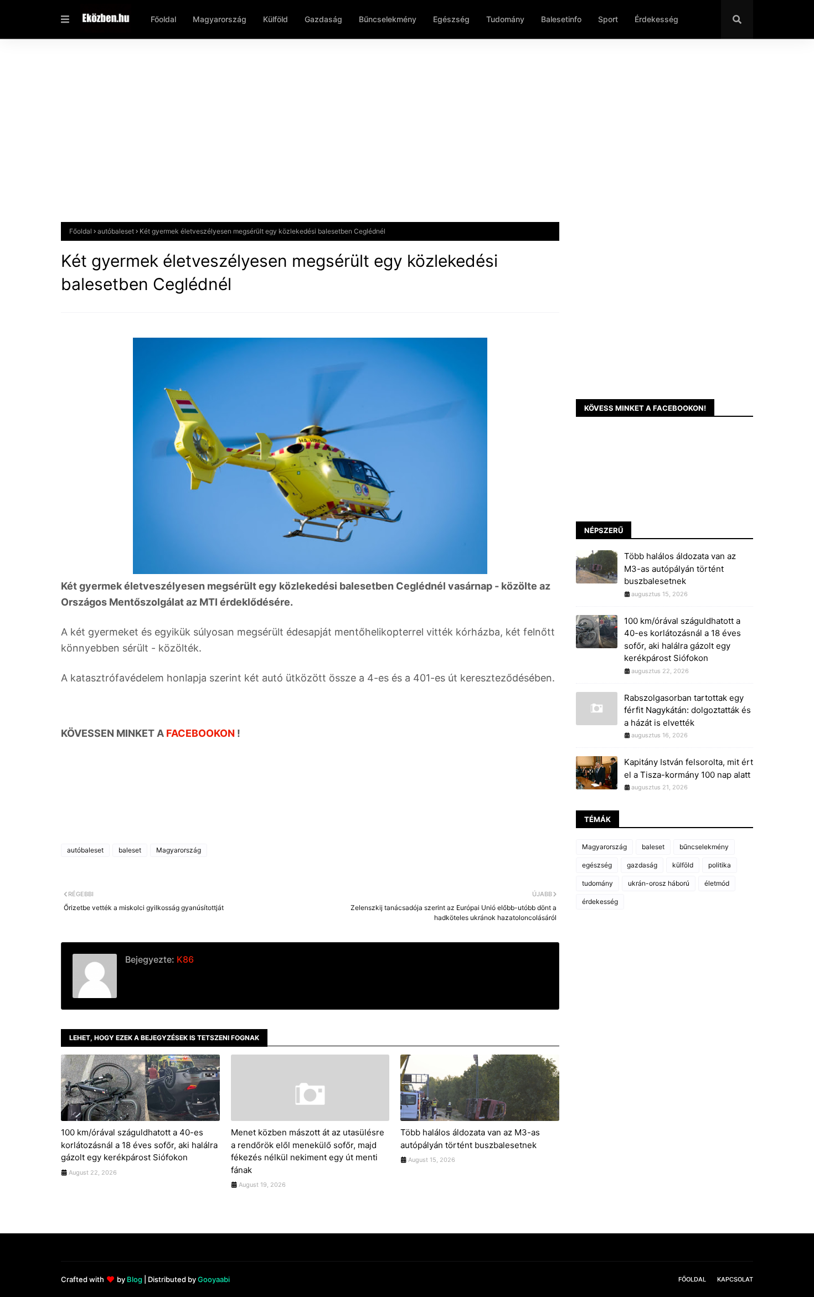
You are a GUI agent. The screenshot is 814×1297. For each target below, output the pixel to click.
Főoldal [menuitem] (163, 19)
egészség (597, 865)
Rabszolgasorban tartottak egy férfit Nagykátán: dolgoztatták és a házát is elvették (687, 710)
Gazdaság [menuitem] (323, 19)
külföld (682, 865)
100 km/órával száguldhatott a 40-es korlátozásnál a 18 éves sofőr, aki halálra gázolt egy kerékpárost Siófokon (139, 1144)
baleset (130, 850)
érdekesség (600, 901)
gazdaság (642, 865)
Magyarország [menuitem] (219, 19)
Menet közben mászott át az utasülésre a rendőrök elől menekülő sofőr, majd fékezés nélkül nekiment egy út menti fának (307, 1151)
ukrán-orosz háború (658, 883)
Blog (134, 1279)
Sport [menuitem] (608, 19)
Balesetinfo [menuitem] (561, 19)
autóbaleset (115, 231)
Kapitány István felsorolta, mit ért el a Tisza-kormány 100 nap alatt (688, 768)
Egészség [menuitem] (451, 19)
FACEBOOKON (201, 733)
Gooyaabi (214, 1279)
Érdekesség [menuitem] (656, 19)
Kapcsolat (735, 1279)
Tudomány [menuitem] (505, 19)
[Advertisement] (393, 138)
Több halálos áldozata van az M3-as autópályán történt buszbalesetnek (470, 1138)
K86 (184, 959)
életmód (716, 883)
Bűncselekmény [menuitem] (387, 19)
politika (719, 865)
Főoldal (80, 231)
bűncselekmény (704, 847)
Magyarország (178, 850)
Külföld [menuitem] (275, 19)
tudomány (597, 883)
